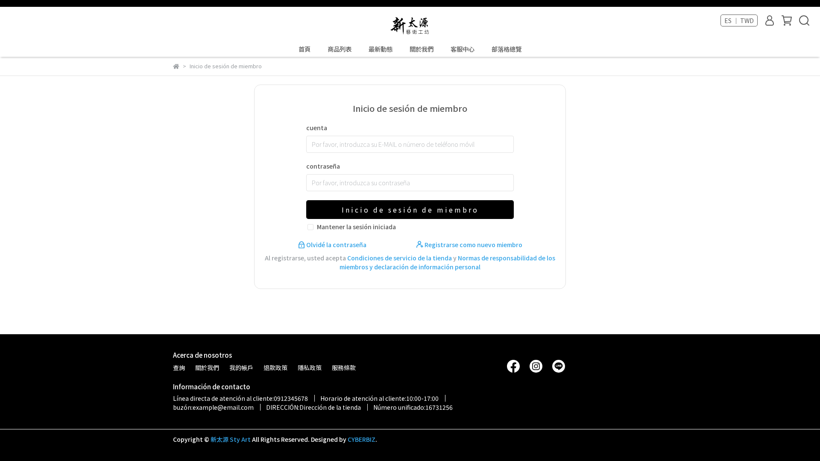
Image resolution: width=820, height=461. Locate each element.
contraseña (323, 166)
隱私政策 (310, 367)
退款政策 (275, 367)
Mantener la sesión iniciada (356, 226)
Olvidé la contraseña (336, 244)
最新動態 (380, 49)
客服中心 (462, 49)
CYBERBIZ (361, 439)
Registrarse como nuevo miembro (472, 244)
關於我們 (421, 49)
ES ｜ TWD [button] (739, 20)
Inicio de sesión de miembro (410, 209)
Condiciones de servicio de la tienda (399, 258)
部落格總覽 (506, 49)
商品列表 (339, 49)
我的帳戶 (241, 367)
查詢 (179, 367)
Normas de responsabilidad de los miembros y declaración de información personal (447, 262)
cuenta (316, 127)
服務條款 (344, 367)
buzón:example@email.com (213, 407)
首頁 (304, 49)
